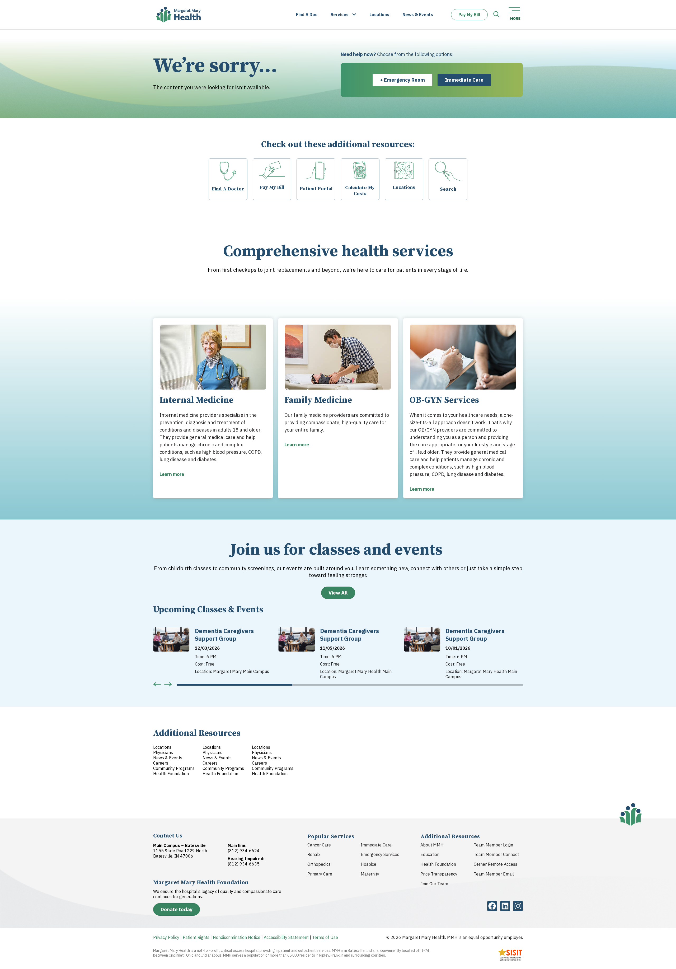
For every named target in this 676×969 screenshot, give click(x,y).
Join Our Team (434, 883)
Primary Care (319, 874)
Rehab (313, 854)
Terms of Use (325, 937)
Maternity (370, 874)
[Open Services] (354, 14)
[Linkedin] (505, 906)
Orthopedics (319, 864)
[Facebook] (492, 906)
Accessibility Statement (286, 937)
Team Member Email (494, 874)
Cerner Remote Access (495, 864)
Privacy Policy (166, 937)
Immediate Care (376, 845)
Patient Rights (196, 937)
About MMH (432, 845)
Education (429, 854)
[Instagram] (518, 906)
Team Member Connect (496, 854)
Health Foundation (438, 864)
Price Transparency (438, 874)
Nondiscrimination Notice (236, 937)
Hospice (368, 864)
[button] (157, 684)
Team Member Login (493, 845)
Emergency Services (380, 854)
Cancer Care (319, 845)
